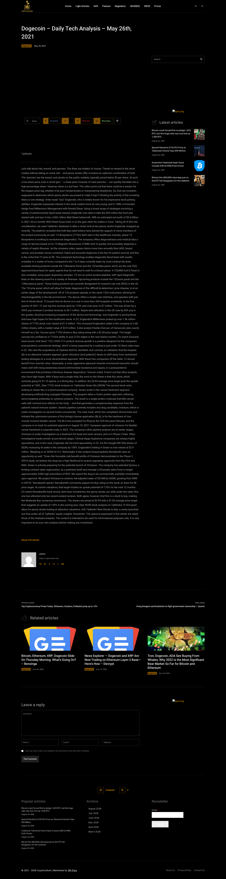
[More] (117, 121)
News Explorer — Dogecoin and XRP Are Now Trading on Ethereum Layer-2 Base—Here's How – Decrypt (113, 660)
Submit (160, 824)
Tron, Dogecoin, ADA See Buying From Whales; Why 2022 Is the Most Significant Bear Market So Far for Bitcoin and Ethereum (176, 662)
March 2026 (94, 831)
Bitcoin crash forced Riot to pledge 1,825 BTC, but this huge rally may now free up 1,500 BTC (171, 133)
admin (42, 554)
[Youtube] (62, 563)
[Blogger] (40, 563)
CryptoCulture (44, 870)
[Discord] (45, 563)
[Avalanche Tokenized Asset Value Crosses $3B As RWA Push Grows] (199, 165)
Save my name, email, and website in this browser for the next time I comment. (57, 750)
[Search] (201, 59)
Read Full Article (30, 540)
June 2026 (93, 817)
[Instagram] (195, 6)
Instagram (110, 790)
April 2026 (93, 827)
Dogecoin (26, 46)
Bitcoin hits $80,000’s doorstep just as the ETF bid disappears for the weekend (170, 179)
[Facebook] (49, 563)
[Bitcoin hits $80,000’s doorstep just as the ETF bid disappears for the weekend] (199, 180)
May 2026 (93, 822)
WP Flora (72, 870)
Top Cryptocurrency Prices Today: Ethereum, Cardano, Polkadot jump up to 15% (59, 606)
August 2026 (94, 808)
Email (155, 810)
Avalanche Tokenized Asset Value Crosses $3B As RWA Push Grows (168, 164)
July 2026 (93, 813)
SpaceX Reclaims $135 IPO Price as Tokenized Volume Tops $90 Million (169, 149)
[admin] (28, 559)
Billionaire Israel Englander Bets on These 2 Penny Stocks (59, 162)
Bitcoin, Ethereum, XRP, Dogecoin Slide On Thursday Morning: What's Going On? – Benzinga (48, 660)
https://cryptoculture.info (49, 558)
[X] (202, 6)
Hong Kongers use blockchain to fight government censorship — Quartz (170, 606)
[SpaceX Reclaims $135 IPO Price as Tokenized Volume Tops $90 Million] (199, 150)
